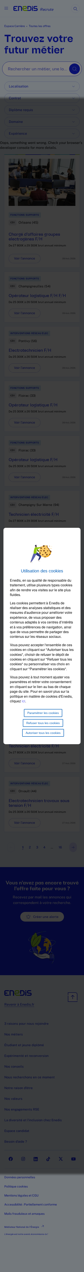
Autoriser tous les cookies (43, 733)
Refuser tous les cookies (43, 723)
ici (23, 701)
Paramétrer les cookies (43, 713)
